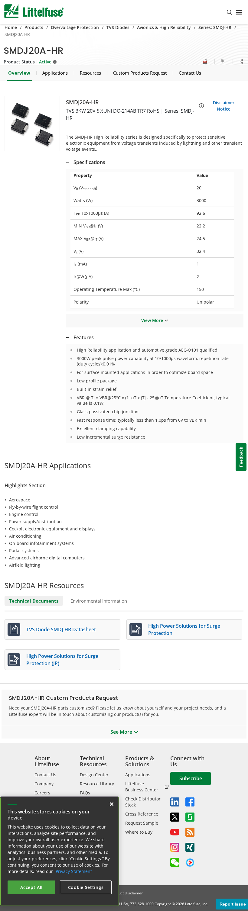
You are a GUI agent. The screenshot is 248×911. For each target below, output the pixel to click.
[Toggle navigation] (240, 12)
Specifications (89, 162)
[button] (32, 123)
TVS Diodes (117, 27)
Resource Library (97, 784)
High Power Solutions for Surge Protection (184, 629)
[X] (174, 817)
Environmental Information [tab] (98, 601)
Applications (137, 774)
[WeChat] (174, 862)
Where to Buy (138, 832)
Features (83, 337)
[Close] (111, 804)
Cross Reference (141, 814)
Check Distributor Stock (143, 802)
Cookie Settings (86, 887)
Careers (42, 793)
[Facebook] (189, 801)
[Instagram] (174, 847)
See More (121, 732)
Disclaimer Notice (223, 106)
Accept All (31, 887)
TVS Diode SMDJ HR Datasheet (61, 629)
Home (11, 27)
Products (33, 27)
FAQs (85, 793)
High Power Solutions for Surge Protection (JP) (62, 660)
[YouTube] (174, 832)
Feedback (241, 457)
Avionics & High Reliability (164, 27)
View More (152, 320)
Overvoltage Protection (75, 27)
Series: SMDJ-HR (214, 27)
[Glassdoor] (189, 817)
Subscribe (190, 778)
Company (44, 784)
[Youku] (189, 862)
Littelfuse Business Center (141, 787)
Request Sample (141, 823)
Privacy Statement (74, 871)
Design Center (94, 774)
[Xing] (189, 847)
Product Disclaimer (127, 893)
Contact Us (45, 774)
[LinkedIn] (174, 801)
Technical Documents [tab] (33, 601)
